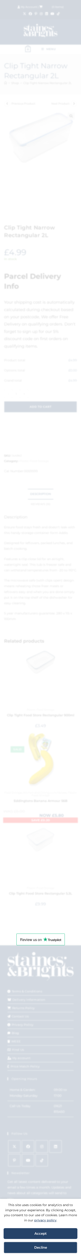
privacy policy (45, 1220)
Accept (40, 1233)
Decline (40, 1247)
